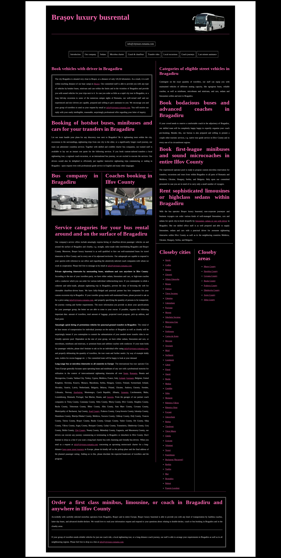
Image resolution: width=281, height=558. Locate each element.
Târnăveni (169, 426)
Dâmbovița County (212, 290)
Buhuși (168, 483)
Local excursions (170, 54)
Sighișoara (169, 331)
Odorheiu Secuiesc (173, 317)
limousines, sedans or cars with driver (211, 221)
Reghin (168, 464)
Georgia (110, 397)
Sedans (103, 54)
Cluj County (80, 430)
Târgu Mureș (170, 431)
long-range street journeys (73, 449)
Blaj (167, 474)
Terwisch (169, 346)
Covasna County (210, 276)
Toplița (168, 469)
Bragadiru (169, 478)
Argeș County (209, 295)
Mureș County (210, 266)
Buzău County (210, 281)
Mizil (167, 350)
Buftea (168, 421)
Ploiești (168, 327)
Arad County (94, 411)
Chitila (168, 436)
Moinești (168, 398)
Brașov (97, 84)
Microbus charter (117, 54)
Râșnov (168, 270)
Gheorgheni (170, 417)
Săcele (168, 260)
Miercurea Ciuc (171, 322)
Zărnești (168, 274)
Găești (167, 364)
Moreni (168, 312)
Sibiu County (209, 300)
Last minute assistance (207, 54)
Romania (133, 373)
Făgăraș (168, 289)
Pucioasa (168, 307)
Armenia (124, 392)
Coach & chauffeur (136, 54)
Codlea (168, 265)
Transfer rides (153, 54)
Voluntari (169, 445)
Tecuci (168, 450)
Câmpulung (170, 303)
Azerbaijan (77, 392)
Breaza (168, 284)
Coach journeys (187, 54)
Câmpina (169, 298)
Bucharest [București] (174, 459)
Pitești (167, 369)
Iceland (122, 378)
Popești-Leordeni (172, 488)
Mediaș (168, 383)
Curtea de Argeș (171, 336)
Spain (125, 373)
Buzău (167, 379)
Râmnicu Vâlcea (172, 403)
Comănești (169, 360)
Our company (90, 54)
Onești (168, 374)
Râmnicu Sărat (171, 407)
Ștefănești (169, 355)
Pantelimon (170, 455)
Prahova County (210, 285)
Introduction (75, 54)
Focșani (168, 412)
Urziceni (168, 440)
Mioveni (168, 341)
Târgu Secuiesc (171, 293)
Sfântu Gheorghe (172, 279)
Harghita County (211, 271)
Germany (130, 378)
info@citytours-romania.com (140, 44)
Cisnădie (168, 388)
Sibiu (167, 393)
